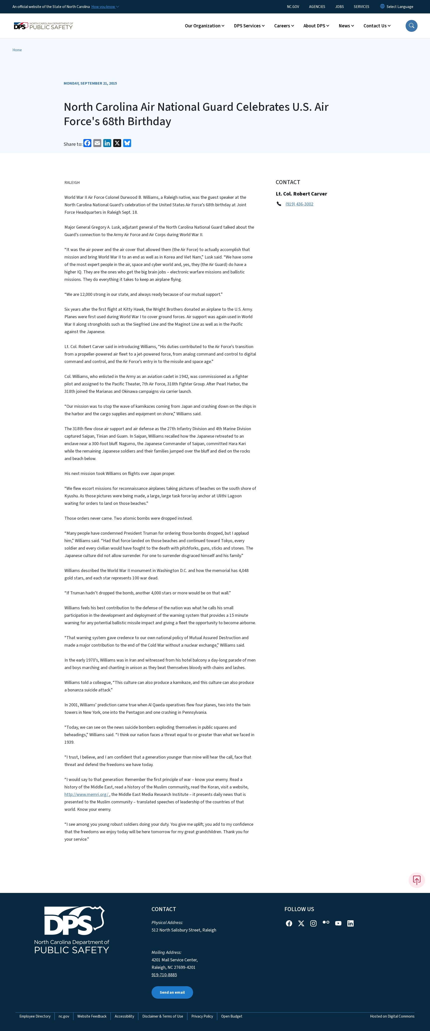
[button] (412, 26)
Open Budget (231, 1016)
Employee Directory (35, 1016)
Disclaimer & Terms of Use (162, 1016)
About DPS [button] (314, 25)
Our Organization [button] (202, 25)
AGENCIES (317, 6)
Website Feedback (92, 1016)
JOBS (339, 6)
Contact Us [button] (375, 25)
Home (17, 50)
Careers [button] (282, 25)
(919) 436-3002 (299, 204)
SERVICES (361, 6)
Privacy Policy (202, 1016)
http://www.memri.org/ (86, 794)
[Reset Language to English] (382, 6)
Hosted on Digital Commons (392, 1016)
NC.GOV (293, 6)
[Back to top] (417, 880)
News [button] (344, 25)
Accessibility (124, 1016)
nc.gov (64, 1016)
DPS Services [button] (247, 25)
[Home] (43, 20)
